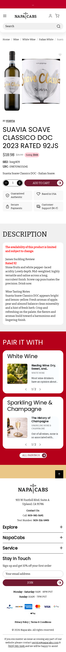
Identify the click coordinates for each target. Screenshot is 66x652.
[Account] (50, 16)
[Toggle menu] (5, 16)
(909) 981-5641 (16, 646)
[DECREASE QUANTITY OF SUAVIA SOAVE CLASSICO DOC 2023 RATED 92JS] (6, 183)
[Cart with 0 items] (59, 16)
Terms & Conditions (41, 622)
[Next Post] (40, 389)
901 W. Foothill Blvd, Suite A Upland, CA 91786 (33, 502)
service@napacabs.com (45, 642)
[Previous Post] (26, 389)
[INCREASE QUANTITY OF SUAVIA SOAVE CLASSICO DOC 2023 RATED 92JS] (19, 183)
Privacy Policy (22, 622)
